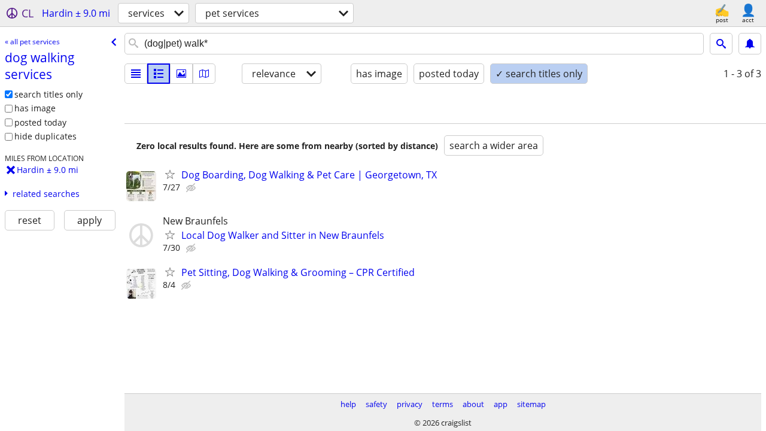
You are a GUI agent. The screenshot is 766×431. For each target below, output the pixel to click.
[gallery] (181, 73)
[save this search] (749, 43)
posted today (40, 122)
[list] (135, 73)
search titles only (48, 94)
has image (35, 108)
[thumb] (158, 73)
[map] (204, 73)
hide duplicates (45, 136)
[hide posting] (192, 188)
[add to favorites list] (170, 174)
